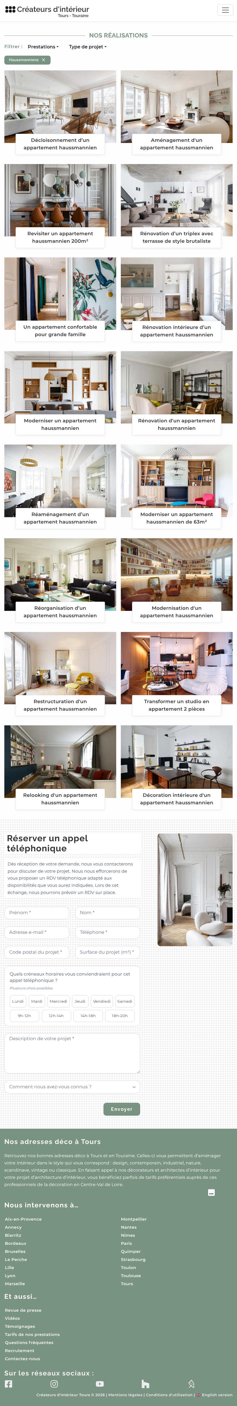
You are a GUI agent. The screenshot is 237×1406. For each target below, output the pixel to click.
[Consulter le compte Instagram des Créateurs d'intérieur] (54, 1383)
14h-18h (88, 1015)
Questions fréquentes (29, 1342)
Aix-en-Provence (23, 1219)
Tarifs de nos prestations (32, 1334)
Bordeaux (15, 1243)
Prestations (41, 47)
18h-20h (120, 1015)
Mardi (37, 1001)
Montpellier (134, 1219)
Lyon (10, 1275)
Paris (126, 1243)
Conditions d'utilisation (169, 1395)
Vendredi (102, 1001)
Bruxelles (15, 1251)
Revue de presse (23, 1310)
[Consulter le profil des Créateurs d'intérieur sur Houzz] (145, 1383)
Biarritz (13, 1235)
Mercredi (58, 1001)
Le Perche (16, 1259)
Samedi (124, 1001)
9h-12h (24, 1015)
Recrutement (19, 1350)
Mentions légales (125, 1395)
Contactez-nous (22, 1358)
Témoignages (20, 1326)
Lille (9, 1267)
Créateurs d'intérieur (53, 11)
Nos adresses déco (52, 1142)
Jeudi (80, 1001)
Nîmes (128, 1235)
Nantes (129, 1227)
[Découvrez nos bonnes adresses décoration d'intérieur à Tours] (109, 1193)
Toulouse (131, 1275)
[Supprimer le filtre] (43, 60)
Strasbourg (133, 1259)
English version (214, 1395)
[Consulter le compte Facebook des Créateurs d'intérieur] (8, 1383)
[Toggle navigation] (225, 10)
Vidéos (12, 1318)
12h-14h (56, 1015)
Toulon (128, 1267)
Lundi (18, 1001)
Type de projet (86, 47)
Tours (127, 1283)
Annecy (13, 1227)
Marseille (15, 1283)
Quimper (131, 1251)
